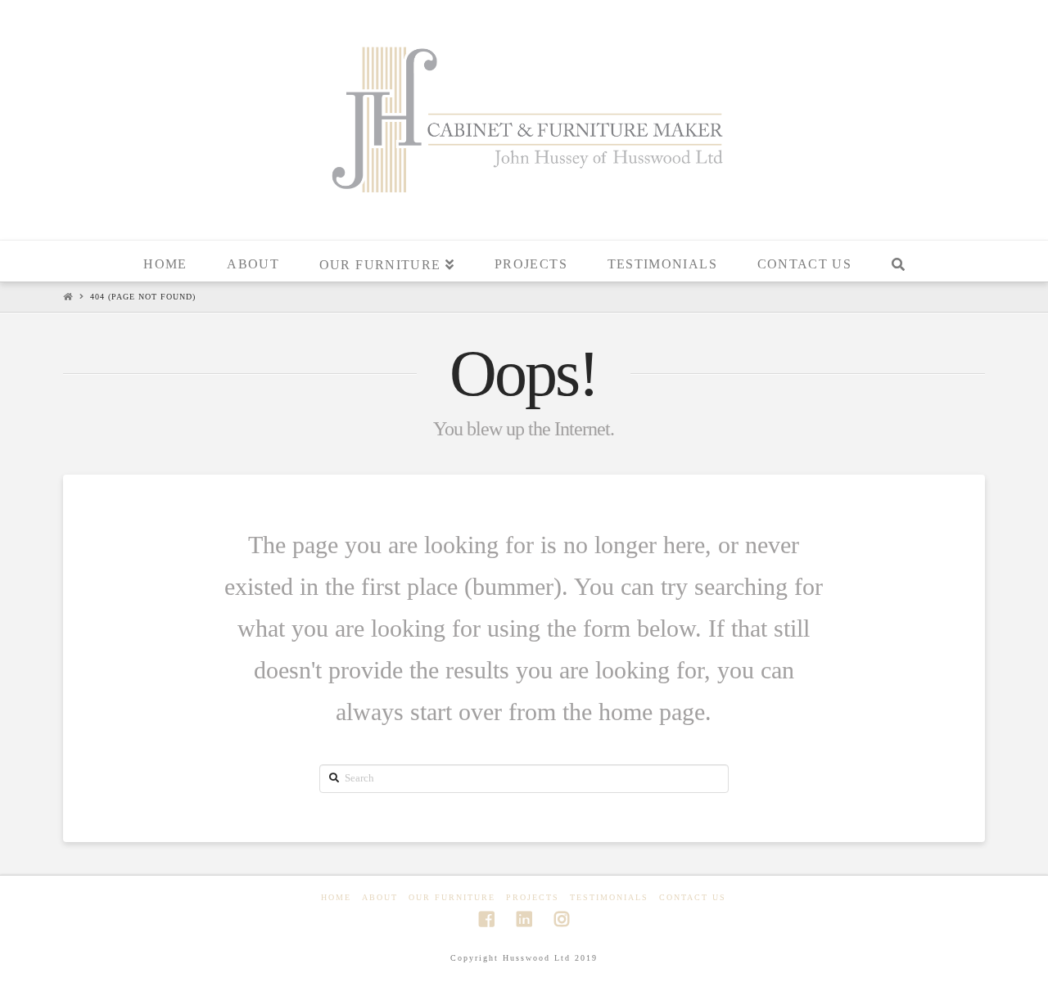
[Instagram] (561, 919)
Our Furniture (452, 897)
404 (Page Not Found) (143, 296)
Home (336, 897)
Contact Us (692, 897)
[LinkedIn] (524, 919)
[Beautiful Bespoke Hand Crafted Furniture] (524, 118)
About (380, 897)
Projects (532, 897)
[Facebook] (486, 919)
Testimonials (609, 897)
